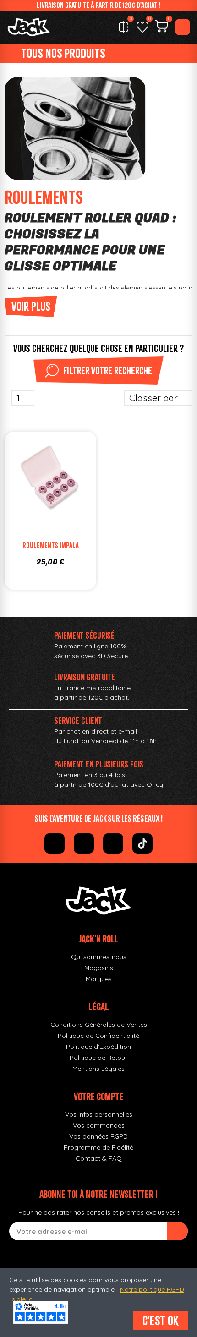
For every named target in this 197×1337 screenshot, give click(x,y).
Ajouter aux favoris (41, 480)
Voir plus (30, 306)
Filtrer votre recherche (107, 371)
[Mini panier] (161, 27)
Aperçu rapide (78, 480)
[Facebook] (54, 843)
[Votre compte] (182, 27)
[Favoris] (142, 27)
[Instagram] (84, 843)
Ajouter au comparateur (23, 480)
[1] (177, 1231)
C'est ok (160, 1320)
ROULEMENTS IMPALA (50, 545)
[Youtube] (113, 843)
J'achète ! (59, 498)
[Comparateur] (124, 27)
